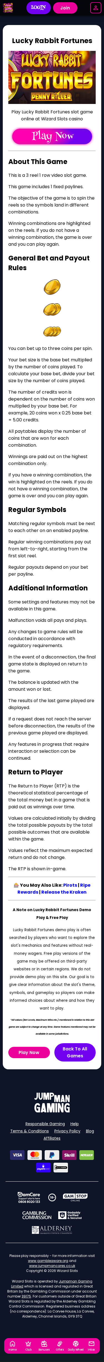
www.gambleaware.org (48, 1260)
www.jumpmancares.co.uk (52, 1265)
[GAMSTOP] (75, 1197)
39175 (26, 1296)
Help (74, 1124)
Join (65, 8)
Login (38, 8)
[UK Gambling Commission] (36, 1215)
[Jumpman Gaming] (52, 1111)
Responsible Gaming (45, 1124)
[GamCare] (28, 1197)
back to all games (75, 1052)
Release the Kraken (64, 892)
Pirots (70, 885)
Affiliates (52, 1138)
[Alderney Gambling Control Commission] (52, 1230)
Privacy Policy (67, 1131)
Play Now (29, 1052)
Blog (90, 1131)
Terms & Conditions (29, 1131)
